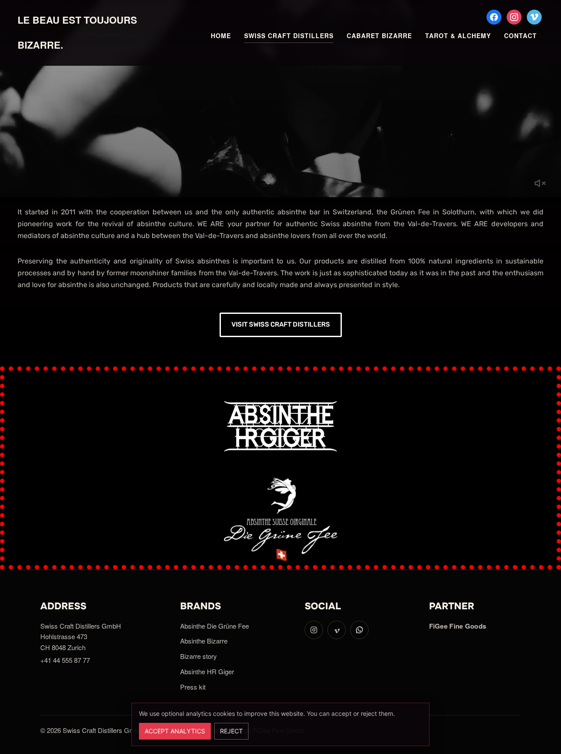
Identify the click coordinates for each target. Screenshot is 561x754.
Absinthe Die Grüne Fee (214, 625)
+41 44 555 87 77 (65, 660)
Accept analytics (175, 731)
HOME (221, 35)
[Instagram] (514, 16)
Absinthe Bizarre (203, 640)
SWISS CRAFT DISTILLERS (289, 35)
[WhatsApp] (359, 630)
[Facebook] (493, 16)
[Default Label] (534, 16)
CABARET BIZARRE (379, 35)
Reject (231, 731)
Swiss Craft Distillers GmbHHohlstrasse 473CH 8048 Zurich (80, 636)
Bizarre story (198, 656)
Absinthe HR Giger (207, 671)
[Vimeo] (336, 630)
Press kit (193, 686)
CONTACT (520, 35)
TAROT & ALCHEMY (458, 35)
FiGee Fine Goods (457, 626)
